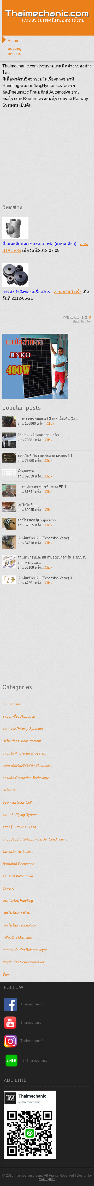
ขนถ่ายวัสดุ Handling (17, 901)
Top (89, 321)
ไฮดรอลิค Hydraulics (17, 852)
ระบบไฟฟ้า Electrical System (24, 753)
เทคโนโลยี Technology (19, 925)
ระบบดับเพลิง (11, 704)
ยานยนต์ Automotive (17, 876)
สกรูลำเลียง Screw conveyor (23, 962)
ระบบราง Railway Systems (22, 729)
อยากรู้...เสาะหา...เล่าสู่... (20, 827)
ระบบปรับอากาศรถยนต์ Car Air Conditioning (34, 839)
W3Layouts (47, 1179)
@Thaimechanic (35, 1060)
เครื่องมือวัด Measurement (21, 741)
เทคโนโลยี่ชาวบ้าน (16, 913)
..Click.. (50, 423)
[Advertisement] (47, 155)
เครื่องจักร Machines (17, 938)
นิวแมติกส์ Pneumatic (18, 864)
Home (13, 40)
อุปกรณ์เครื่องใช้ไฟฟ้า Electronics (27, 766)
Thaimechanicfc (32, 1004)
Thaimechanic (31, 1022)
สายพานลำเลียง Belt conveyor (24, 950)
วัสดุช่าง (8, 888)
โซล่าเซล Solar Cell (17, 802)
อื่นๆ (5, 974)
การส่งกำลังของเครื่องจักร (26, 292)
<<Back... (71, 317)
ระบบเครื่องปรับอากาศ (18, 716)
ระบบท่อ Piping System (20, 815)
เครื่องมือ (8, 790)
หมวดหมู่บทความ (14, 50)
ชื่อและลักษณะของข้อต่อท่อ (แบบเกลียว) (39, 243)
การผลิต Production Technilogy (25, 778)
